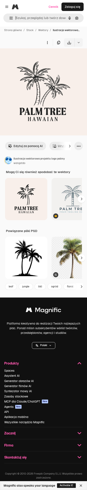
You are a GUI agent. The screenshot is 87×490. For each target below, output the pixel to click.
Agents (12, 407)
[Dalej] (69, 146)
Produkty (11, 363)
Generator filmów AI (17, 386)
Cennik (53, 7)
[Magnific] (43, 311)
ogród (54, 286)
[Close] (80, 485)
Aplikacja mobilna (16, 417)
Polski (43, 345)
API (6, 412)
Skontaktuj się (15, 457)
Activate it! (66, 485)
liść (40, 286)
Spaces (9, 371)
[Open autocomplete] (9, 18)
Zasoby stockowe (16, 396)
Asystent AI (12, 376)
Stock (30, 30)
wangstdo (19, 163)
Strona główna (13, 30)
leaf (11, 286)
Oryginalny (29, 57)
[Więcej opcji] (47, 42)
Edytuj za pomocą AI (28, 146)
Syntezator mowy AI (18, 391)
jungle (25, 286)
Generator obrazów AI (19, 381)
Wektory (43, 30)
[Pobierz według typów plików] (78, 42)
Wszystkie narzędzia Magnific (24, 422)
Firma (8, 445)
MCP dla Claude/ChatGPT (25, 401)
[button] (43, 345)
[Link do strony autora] (8, 161)
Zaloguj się (72, 7)
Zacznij (10, 433)
